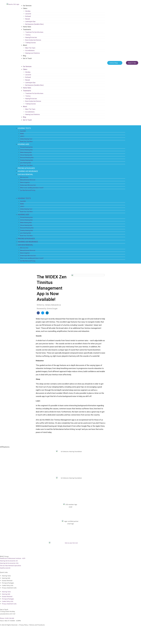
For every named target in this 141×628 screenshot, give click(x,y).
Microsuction (24, 177)
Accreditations (30, 50)
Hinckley (27, 11)
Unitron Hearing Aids (26, 150)
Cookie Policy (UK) (7, 585)
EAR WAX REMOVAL (25, 174)
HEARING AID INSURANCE (28, 171)
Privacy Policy (23, 625)
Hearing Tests (6, 576)
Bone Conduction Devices (33, 40)
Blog (24, 56)
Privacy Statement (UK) (9, 588)
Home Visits (27, 27)
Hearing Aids (6, 578)
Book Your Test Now (26, 141)
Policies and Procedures (37, 625)
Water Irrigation (25, 182)
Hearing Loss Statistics (32, 53)
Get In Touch (27, 58)
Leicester (28, 13)
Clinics (25, 8)
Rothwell (28, 16)
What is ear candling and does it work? (32, 187)
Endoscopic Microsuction (28, 185)
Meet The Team (30, 48)
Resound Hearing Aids (27, 157)
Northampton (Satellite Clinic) (34, 24)
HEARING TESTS (24, 128)
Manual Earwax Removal (27, 180)
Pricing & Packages (8, 583)
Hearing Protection (31, 37)
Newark (27, 19)
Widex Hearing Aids (26, 152)
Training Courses (30, 42)
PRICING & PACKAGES (26, 168)
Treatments (27, 29)
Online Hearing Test (26, 139)
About (25, 45)
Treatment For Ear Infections (34, 32)
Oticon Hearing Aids (26, 155)
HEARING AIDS (23, 144)
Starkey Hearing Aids (26, 160)
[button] (63, 62)
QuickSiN (23, 131)
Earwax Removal (7, 580)
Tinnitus (28, 35)
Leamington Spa (30, 21)
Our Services (27, 6)
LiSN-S (22, 136)
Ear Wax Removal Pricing (27, 190)
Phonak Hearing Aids (26, 147)
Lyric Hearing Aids (25, 163)
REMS (22, 133)
